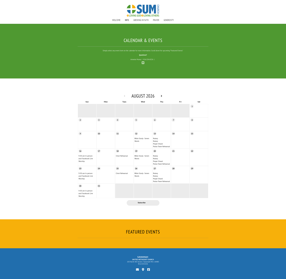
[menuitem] (116, 20)
